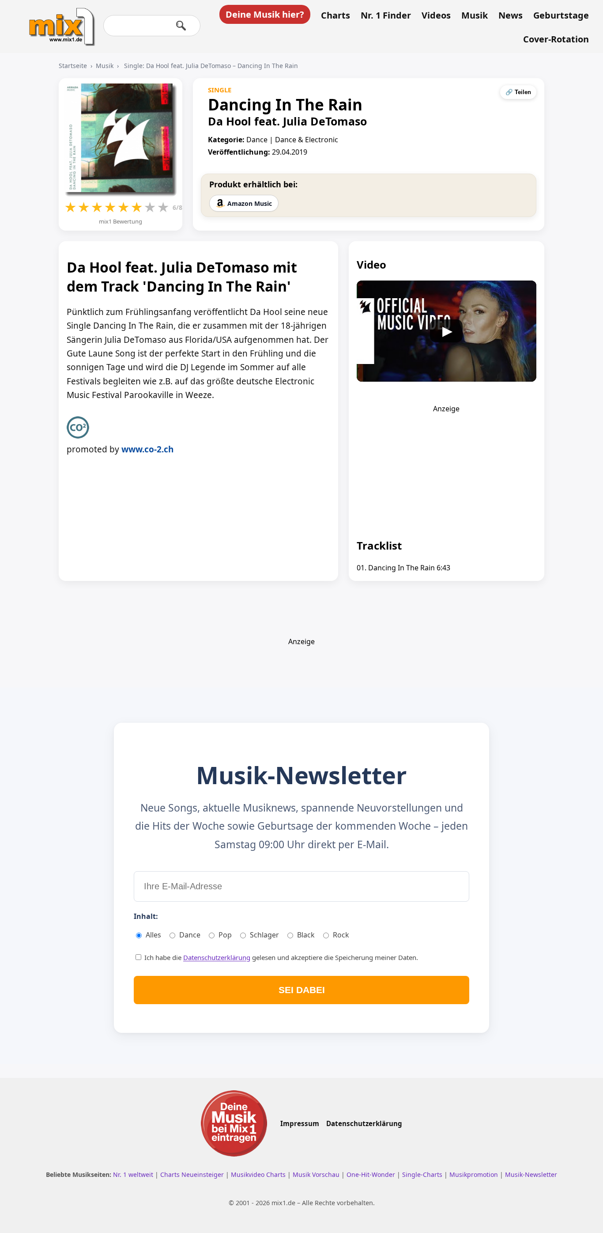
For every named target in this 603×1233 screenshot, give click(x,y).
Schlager (264, 935)
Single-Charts (423, 1174)
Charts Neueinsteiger (193, 1174)
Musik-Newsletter (531, 1174)
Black (306, 935)
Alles (153, 935)
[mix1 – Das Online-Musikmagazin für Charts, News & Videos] (58, 20)
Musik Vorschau (317, 1174)
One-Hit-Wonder (372, 1174)
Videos (436, 15)
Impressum (299, 1123)
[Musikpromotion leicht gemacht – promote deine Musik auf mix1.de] (234, 1123)
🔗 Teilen (518, 92)
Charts (335, 15)
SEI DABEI (302, 990)
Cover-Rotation (556, 39)
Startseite (73, 65)
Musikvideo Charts (259, 1174)
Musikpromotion (474, 1174)
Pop (225, 935)
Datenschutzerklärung (216, 957)
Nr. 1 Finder (386, 15)
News (510, 15)
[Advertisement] (446, 469)
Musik (474, 15)
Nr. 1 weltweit (134, 1174)
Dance (189, 935)
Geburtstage (561, 15)
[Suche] (181, 25)
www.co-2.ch (147, 449)
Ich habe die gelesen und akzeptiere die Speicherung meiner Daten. (280, 957)
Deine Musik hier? (265, 14)
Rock (341, 935)
